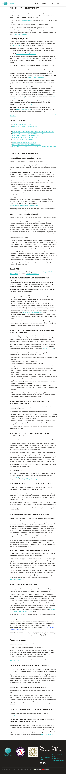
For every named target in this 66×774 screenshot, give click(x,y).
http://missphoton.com (26, 20)
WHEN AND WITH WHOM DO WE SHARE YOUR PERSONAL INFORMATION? (33, 131)
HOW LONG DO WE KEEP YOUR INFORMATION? (25, 135)
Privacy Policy (56, 758)
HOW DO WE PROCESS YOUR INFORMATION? (25, 126)
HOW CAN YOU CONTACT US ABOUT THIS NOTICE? (26, 144)
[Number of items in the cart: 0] (63, 3)
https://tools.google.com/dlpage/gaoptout (20, 477)
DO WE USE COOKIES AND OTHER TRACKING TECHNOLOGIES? (30, 133)
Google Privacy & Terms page (30, 479)
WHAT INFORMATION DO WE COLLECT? (23, 124)
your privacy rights (30, 104)
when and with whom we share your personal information (27, 84)
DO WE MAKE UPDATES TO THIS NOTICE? (24, 143)
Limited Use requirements (32, 273)
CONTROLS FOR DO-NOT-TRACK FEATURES (24, 141)
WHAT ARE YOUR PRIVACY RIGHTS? (22, 139)
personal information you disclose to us (26, 53)
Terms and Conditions (58, 760)
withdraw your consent (48, 348)
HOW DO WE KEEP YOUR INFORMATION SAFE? (25, 137)
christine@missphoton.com (20, 34)
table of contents (16, 45)
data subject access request (23, 109)
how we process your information (36, 77)
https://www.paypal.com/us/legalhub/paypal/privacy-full (24, 205)
